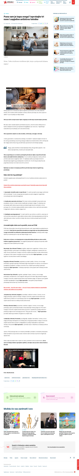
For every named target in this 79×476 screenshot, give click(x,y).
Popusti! (35, 466)
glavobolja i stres (26, 377)
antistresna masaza (16, 377)
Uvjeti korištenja (18, 472)
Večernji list (6, 466)
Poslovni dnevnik (12, 466)
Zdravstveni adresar (43, 457)
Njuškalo (27, 466)
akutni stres (7, 377)
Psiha (27, 2)
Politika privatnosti (26, 472)
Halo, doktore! (33, 457)
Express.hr (45, 466)
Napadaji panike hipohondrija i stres (39, 377)
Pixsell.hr (40, 466)
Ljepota (33, 2)
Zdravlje (20, 2)
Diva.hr (18, 466)
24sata (31, 466)
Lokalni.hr (23, 466)
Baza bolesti (53, 457)
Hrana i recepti (24, 457)
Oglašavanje (6, 472)
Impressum (12, 472)
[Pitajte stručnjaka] (78, 464)
